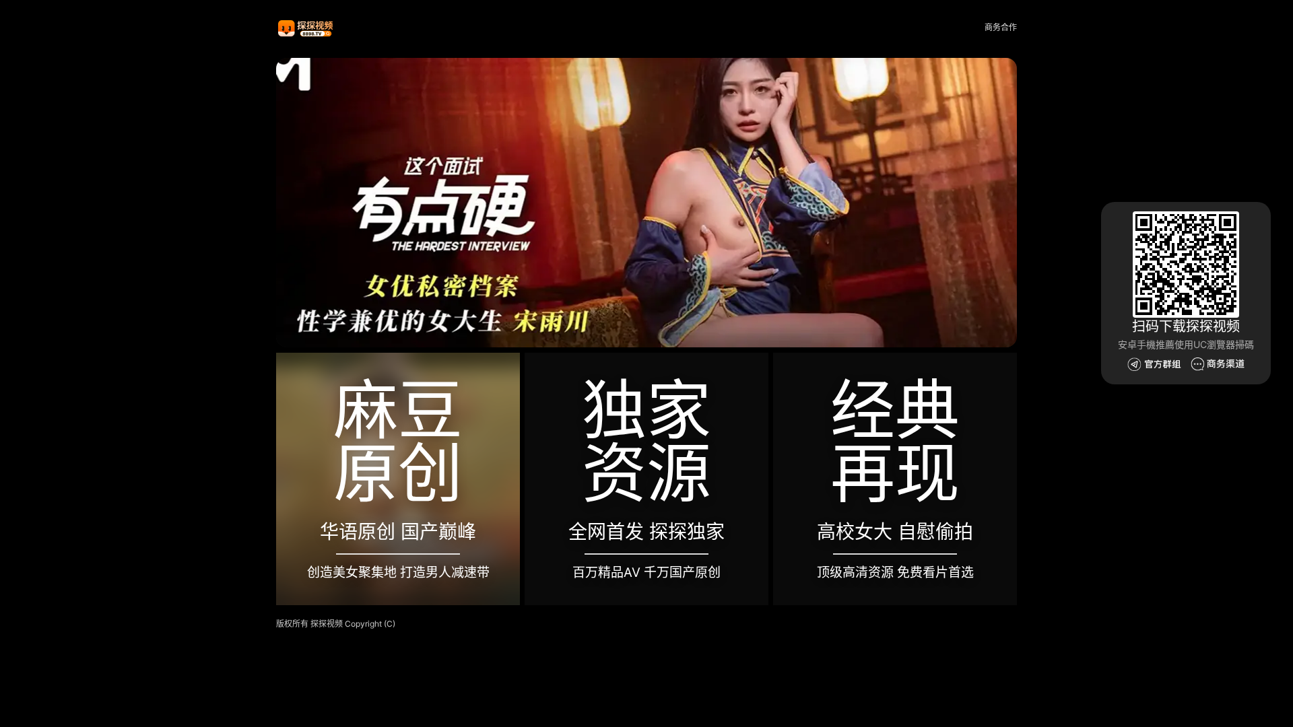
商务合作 (1001, 27)
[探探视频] (306, 28)
